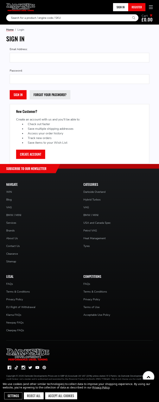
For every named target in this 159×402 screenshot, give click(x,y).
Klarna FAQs (13, 315)
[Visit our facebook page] (9, 367)
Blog (9, 199)
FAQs (9, 284)
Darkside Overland (94, 192)
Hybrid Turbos (92, 199)
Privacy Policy (14, 299)
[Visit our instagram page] (23, 367)
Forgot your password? (50, 94)
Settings (13, 395)
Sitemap (11, 261)
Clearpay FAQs (15, 330)
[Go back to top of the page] (148, 377)
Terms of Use (91, 307)
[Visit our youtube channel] (37, 367)
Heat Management (94, 238)
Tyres (86, 246)
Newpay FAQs (15, 322)
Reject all (34, 395)
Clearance (12, 254)
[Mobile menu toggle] (151, 7)
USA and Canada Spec (97, 223)
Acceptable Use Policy (96, 315)
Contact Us (13, 246)
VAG (9, 207)
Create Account (30, 154)
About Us (12, 238)
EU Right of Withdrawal (20, 307)
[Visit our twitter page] (30, 367)
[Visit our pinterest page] (44, 367)
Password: (16, 71)
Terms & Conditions (18, 292)
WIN (9, 192)
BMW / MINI (13, 215)
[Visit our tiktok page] (16, 367)
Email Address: (19, 49)
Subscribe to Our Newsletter (26, 168)
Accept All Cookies (61, 395)
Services (11, 223)
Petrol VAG (90, 230)
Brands (10, 230)
